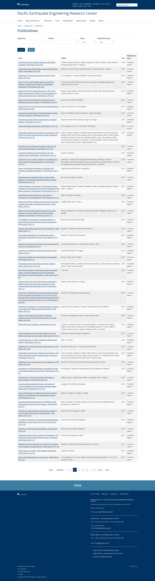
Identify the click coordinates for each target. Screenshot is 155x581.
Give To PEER (94, 494)
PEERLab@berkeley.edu (102, 528)
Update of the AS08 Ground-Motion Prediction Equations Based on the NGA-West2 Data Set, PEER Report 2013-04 (37, 317)
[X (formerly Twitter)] (23, 498)
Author (51, 38)
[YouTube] (31, 498)
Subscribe (104, 494)
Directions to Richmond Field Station (108, 553)
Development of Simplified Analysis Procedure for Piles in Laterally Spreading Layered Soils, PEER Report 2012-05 (38, 370)
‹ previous (60, 470)
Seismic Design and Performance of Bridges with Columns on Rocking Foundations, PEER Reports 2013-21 (38, 170)
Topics (82, 38)
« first (51, 470)
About (101, 21)
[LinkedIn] (27, 498)
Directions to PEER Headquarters (106, 550)
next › (101, 470)
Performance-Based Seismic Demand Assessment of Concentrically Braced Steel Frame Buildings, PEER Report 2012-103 (37, 413)
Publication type (103, 38)
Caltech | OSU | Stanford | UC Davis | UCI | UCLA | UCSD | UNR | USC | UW (91, 5)
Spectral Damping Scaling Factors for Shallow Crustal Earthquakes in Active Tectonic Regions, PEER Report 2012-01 (37, 404)
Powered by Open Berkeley (26, 566)
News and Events (32, 21)
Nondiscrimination (23, 572)
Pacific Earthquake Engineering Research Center (57, 13)
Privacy (20, 574)
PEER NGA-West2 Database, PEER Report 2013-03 (37, 324)
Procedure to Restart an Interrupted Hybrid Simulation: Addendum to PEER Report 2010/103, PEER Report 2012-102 (38, 422)
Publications (68, 21)
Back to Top (134, 566)
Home (19, 21)
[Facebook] (19, 498)
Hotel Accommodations (103, 557)
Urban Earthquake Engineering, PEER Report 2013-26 (38, 126)
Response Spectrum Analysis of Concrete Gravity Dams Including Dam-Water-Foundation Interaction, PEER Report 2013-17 (38, 204)
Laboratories (81, 21)
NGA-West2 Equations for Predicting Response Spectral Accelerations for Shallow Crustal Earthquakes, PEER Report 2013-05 (38, 309)
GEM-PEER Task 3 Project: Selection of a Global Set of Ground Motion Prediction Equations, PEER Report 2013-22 (38, 161)
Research (48, 21)
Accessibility (21, 569)
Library (92, 21)
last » (108, 470)
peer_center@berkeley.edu (103, 512)
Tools (57, 21)
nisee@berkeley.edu (101, 543)
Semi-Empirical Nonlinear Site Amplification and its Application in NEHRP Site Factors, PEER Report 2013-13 (38, 237)
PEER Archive (124, 494)
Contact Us (114, 494)
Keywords (21, 38)
